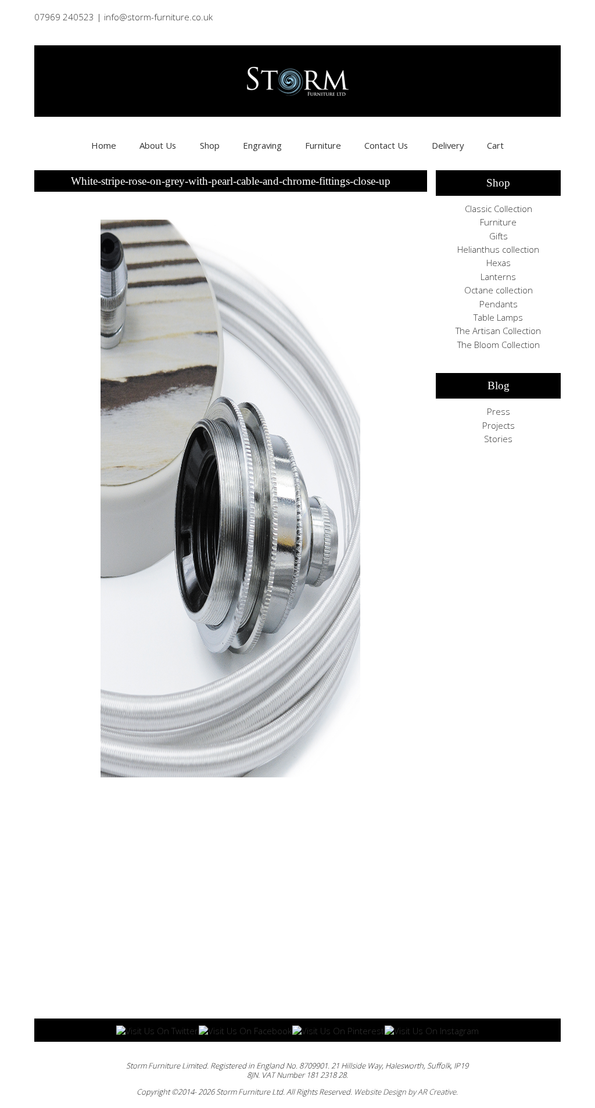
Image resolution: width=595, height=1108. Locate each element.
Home (103, 145)
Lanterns (498, 276)
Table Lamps (498, 317)
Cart (495, 145)
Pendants (498, 304)
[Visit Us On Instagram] (431, 1029)
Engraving (262, 145)
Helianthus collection (498, 249)
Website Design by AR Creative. (406, 1092)
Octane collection (498, 290)
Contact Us (386, 145)
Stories (498, 438)
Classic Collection (498, 208)
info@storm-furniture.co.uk (158, 17)
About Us (157, 145)
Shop (210, 145)
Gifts (498, 236)
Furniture (323, 145)
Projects (498, 425)
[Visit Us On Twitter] (157, 1029)
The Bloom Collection (498, 344)
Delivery (448, 145)
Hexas (498, 262)
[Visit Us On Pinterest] (338, 1029)
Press (498, 411)
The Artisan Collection (498, 330)
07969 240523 (64, 17)
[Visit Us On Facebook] (245, 1029)
